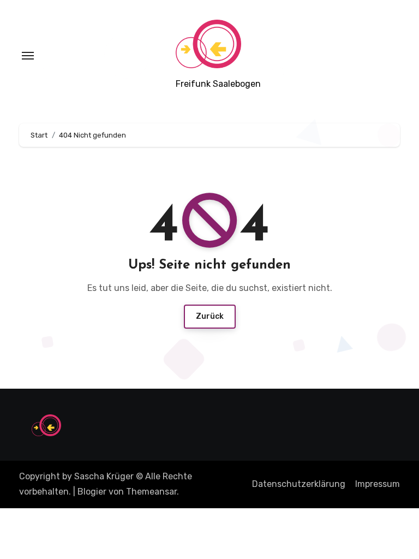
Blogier (91, 491)
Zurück (210, 316)
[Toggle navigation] (28, 55)
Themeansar (151, 491)
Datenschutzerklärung (298, 484)
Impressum (377, 484)
